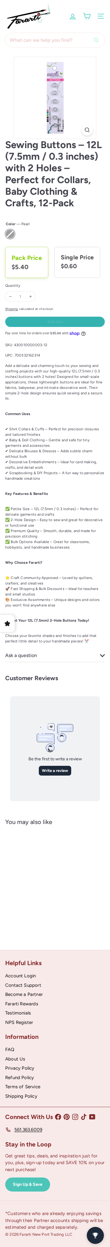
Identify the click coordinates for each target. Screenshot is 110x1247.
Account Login (20, 976)
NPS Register (19, 1022)
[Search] (98, 40)
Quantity (12, 285)
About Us (15, 1059)
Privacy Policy (20, 1068)
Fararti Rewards (21, 1004)
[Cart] (87, 16)
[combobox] (55, 40)
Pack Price (27, 257)
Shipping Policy (21, 1096)
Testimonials (18, 1013)
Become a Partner (24, 994)
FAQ (10, 1049)
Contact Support (23, 985)
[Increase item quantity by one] (30, 296)
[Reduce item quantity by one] (10, 296)
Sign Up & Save (27, 1184)
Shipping (11, 309)
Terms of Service (22, 1086)
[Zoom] (87, 130)
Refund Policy (19, 1077)
